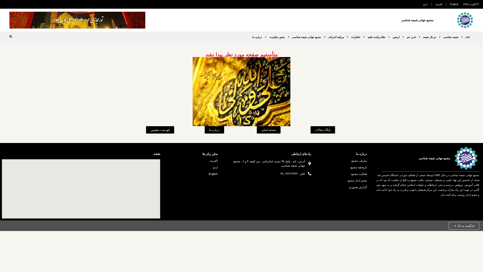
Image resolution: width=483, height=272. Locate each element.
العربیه (438, 4)
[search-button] (10, 36)
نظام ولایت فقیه (376, 37)
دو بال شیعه (429, 37)
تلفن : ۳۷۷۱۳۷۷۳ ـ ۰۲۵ (292, 173)
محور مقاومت (277, 37)
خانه (467, 37)
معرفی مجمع (359, 160)
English (454, 4)
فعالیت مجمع (359, 173)
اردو (425, 4)
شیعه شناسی (450, 37)
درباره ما (257, 37)
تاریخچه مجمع (359, 167)
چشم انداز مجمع (357, 180)
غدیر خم (411, 37)
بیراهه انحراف (336, 37)
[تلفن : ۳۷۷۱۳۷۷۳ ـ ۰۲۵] (309, 173)
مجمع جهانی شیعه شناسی (306, 37)
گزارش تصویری (358, 187)
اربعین (396, 37)
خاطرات (355, 37)
